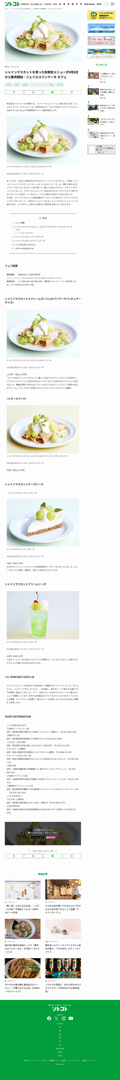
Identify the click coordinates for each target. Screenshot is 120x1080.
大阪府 (17, 85)
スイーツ (34, 85)
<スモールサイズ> (26, 233)
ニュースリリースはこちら (40, 1060)
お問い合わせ (26, 1060)
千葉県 (51, 85)
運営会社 (84, 1060)
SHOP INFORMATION (24, 248)
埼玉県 (8, 85)
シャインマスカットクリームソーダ (30, 240)
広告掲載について (54, 1060)
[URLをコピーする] (72, 92)
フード (43, 85)
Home (6, 9)
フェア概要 (20, 222)
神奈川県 (60, 85)
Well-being (89, 4)
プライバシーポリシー (74, 1060)
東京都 (25, 85)
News (60, 1055)
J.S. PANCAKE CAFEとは (25, 244)
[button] (14, 92)
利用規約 (63, 1060)
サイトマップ (93, 1060)
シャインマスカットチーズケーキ (29, 236)
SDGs (99, 4)
